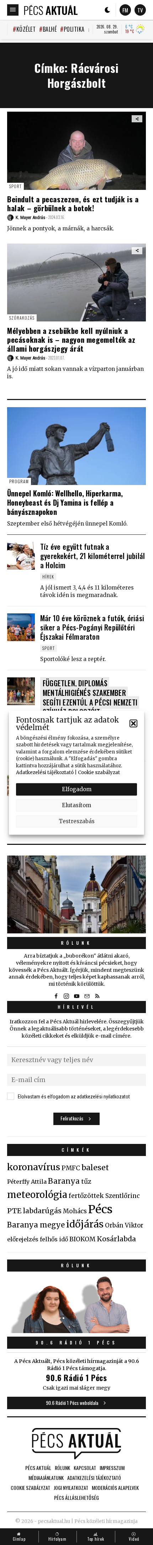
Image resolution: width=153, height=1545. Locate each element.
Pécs (100, 1209)
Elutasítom (76, 805)
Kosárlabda (116, 1239)
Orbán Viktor (124, 1225)
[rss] (97, 996)
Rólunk (76, 943)
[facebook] (56, 996)
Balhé (50, 29)
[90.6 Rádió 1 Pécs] (76, 1331)
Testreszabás (77, 821)
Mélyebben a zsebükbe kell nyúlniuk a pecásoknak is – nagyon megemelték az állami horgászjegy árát (71, 339)
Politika (74, 29)
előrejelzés (22, 1239)
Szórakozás (22, 318)
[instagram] (66, 996)
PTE (14, 1210)
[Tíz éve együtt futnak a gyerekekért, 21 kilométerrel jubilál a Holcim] (21, 556)
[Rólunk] (76, 894)
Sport (15, 186)
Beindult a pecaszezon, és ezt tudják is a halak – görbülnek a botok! (73, 203)
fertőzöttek (86, 1196)
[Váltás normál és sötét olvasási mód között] (107, 10)
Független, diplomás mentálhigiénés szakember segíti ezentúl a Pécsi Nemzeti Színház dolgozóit (90, 697)
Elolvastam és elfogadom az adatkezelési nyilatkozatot (74, 1096)
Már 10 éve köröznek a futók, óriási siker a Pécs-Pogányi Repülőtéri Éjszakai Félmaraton (92, 627)
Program (19, 481)
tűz (86, 1182)
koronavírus (33, 1167)
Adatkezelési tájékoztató (45, 772)
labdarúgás (42, 1210)
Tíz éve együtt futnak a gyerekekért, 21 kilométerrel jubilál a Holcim (92, 555)
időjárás (85, 1224)
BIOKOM (82, 1239)
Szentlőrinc (122, 1196)
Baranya (64, 1181)
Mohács (75, 1211)
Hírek (48, 577)
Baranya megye (36, 1225)
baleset (95, 1167)
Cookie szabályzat (99, 772)
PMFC (71, 1168)
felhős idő (54, 1239)
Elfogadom (76, 789)
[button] (133, 723)
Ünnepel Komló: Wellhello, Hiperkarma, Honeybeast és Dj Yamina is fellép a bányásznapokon (65, 502)
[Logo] (51, 10)
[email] (87, 996)
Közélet (26, 29)
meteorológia (37, 1194)
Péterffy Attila (27, 1181)
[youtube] (76, 996)
